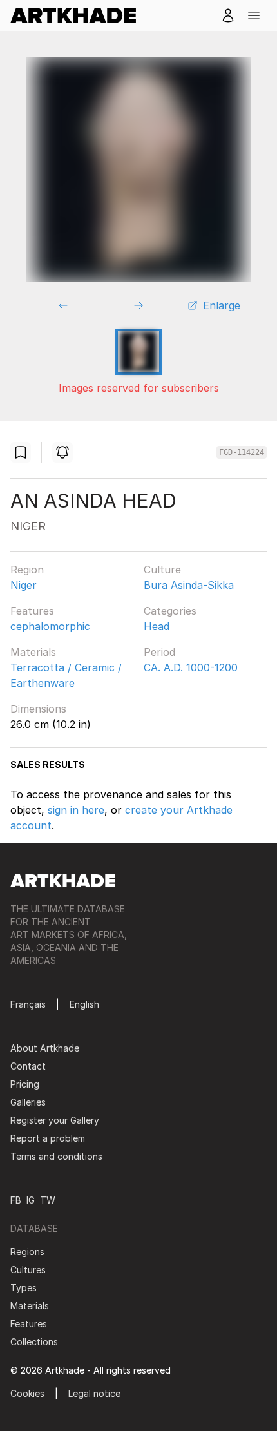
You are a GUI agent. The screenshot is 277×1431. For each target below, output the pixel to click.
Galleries (28, 1102)
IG (30, 1200)
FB (15, 1200)
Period (159, 652)
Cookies (27, 1393)
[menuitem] (78, 15)
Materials (33, 652)
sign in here (76, 809)
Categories (170, 610)
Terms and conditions (56, 1156)
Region (27, 569)
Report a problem (47, 1138)
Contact (28, 1066)
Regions (27, 1251)
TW (47, 1200)
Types (23, 1287)
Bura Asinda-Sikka (189, 585)
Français (28, 1004)
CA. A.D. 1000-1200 (191, 667)
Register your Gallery (54, 1120)
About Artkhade (44, 1047)
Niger (23, 585)
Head (156, 626)
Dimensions (38, 708)
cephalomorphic (50, 626)
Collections (34, 1341)
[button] (254, 15)
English (84, 1004)
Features (32, 610)
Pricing (24, 1084)
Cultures (28, 1269)
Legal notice (94, 1393)
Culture (162, 569)
